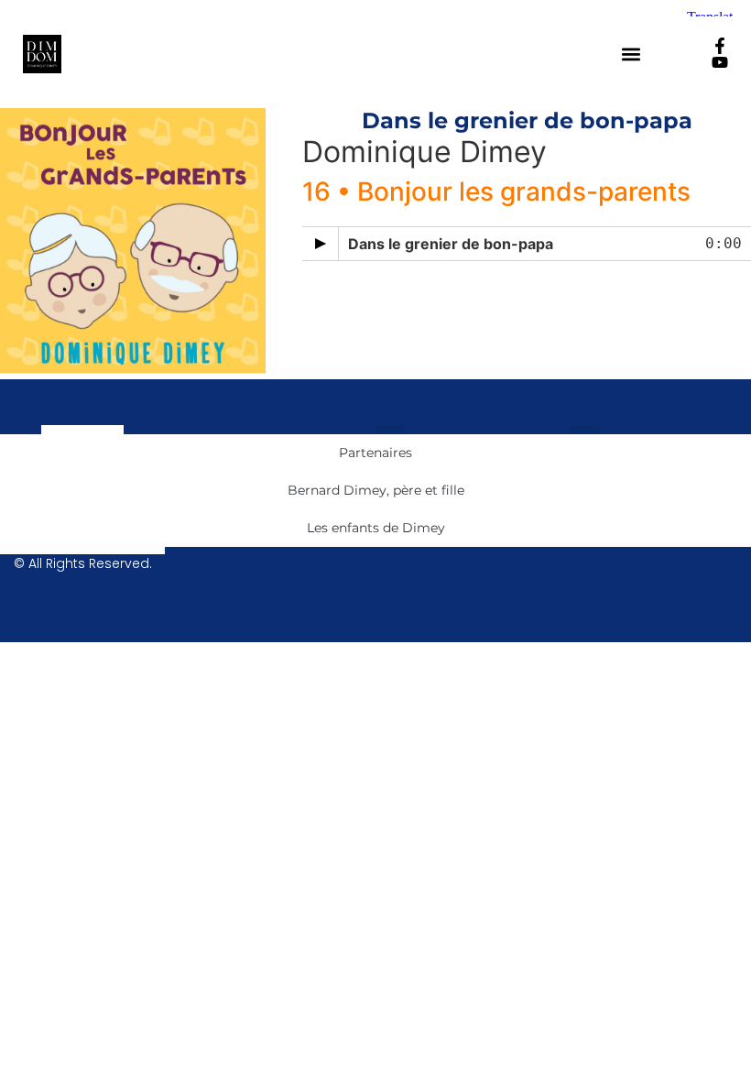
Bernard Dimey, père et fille (376, 490)
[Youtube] (720, 62)
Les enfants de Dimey (376, 527)
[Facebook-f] (720, 46)
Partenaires (375, 452)
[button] (631, 54)
